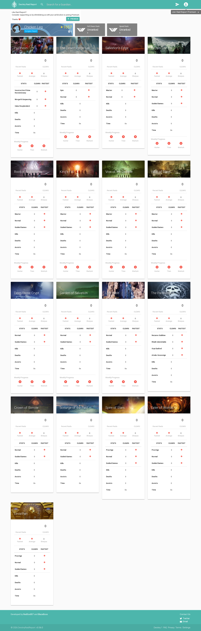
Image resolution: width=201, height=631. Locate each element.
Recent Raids (21, 67)
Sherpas (44, 76)
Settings (186, 627)
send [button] (177, 4)
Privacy (171, 627)
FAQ (165, 627)
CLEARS (46, 67)
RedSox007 (28, 614)
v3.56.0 (39, 627)
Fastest (20, 76)
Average (32, 76)
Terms (178, 627)
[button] (186, 4)
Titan (32, 150)
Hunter (20, 150)
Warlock (44, 150)
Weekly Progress (21, 141)
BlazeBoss (43, 614)
